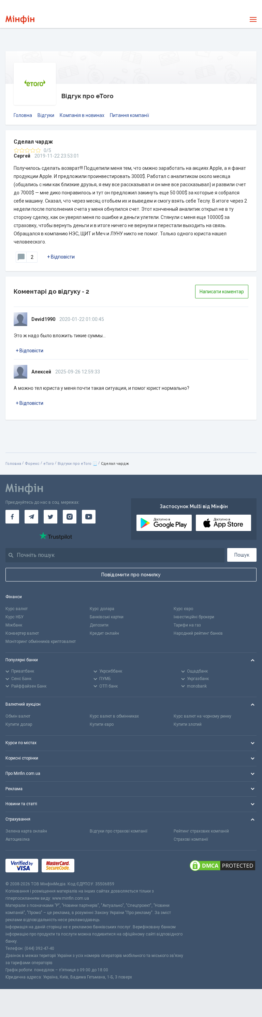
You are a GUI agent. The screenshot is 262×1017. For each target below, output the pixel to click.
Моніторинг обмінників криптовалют (40, 641)
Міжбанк (13, 625)
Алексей (41, 371)
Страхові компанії (191, 839)
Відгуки (46, 115)
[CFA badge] (93, 865)
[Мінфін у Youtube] (89, 517)
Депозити (99, 625)
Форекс (32, 463)
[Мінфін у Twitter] (50, 517)
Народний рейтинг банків (198, 633)
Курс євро (183, 608)
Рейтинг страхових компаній (201, 831)
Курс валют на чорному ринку (202, 716)
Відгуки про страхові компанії (118, 831)
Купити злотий (188, 724)
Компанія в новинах (82, 115)
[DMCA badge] (222, 865)
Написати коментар (222, 291)
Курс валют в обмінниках (114, 716)
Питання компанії (129, 115)
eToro (48, 463)
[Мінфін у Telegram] (31, 517)
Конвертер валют (22, 633)
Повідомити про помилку (131, 574)
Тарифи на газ (187, 625)
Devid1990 (43, 319)
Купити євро (102, 724)
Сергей (22, 156)
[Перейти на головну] (19, 19)
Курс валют (16, 608)
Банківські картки (106, 617)
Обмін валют (17, 716)
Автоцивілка (17, 839)
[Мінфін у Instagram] (69, 517)
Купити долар (18, 724)
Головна (23, 115)
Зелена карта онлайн (26, 831)
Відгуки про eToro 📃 (77, 463)
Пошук (241, 555)
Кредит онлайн (104, 633)
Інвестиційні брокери (194, 617)
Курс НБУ (14, 617)
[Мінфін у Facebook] (12, 517)
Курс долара (102, 608)
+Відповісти (61, 257)
